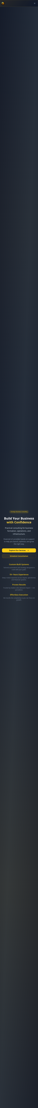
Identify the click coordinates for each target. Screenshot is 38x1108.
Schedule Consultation (19, 556)
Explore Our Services (17, 550)
